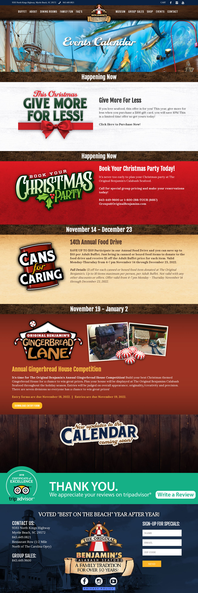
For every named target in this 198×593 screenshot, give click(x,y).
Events (160, 11)
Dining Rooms (48, 11)
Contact (172, 11)
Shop (150, 11)
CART (163, 2)
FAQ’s (79, 11)
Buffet (22, 11)
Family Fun (66, 11)
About (33, 11)
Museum (120, 11)
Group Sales (136, 11)
